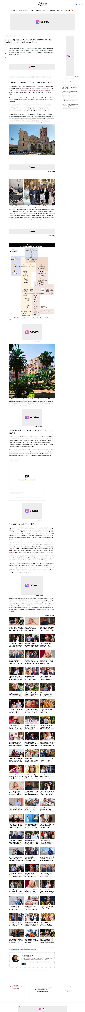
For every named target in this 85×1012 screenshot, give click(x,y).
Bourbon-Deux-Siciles (22, 948)
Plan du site (15, 985)
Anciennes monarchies (41, 10)
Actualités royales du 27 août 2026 (68, 95)
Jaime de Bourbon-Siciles (33, 948)
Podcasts (67, 10)
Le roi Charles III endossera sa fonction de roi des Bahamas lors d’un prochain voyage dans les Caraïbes (70, 105)
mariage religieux (46, 948)
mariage (40, 948)
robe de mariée (19, 949)
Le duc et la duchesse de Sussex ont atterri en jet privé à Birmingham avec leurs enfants (70, 100)
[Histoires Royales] (42, 4)
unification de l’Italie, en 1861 (16, 219)
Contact (69, 991)
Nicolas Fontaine (27, 955)
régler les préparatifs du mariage (44, 122)
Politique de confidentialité (16, 986)
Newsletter (60, 10)
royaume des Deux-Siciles (24, 110)
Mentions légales (15, 988)
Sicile (35, 949)
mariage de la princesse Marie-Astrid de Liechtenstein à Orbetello (35, 90)
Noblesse (52, 10)
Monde (31, 10)
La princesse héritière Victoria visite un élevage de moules (69, 82)
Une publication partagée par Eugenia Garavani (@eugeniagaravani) (26, 497)
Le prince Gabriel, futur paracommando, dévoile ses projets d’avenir (69, 92)
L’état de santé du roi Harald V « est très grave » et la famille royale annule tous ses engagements (69, 87)
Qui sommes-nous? (69, 990)
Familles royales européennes (18, 10)
